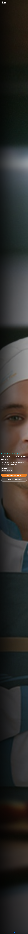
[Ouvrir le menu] (25, 2)
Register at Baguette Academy (13, 477)
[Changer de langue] (23, 2)
